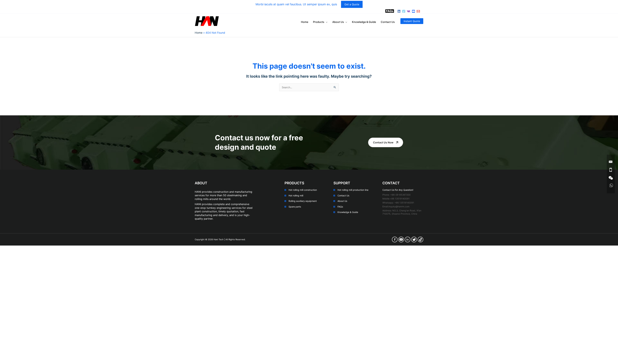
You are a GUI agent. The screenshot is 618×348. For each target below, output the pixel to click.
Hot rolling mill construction (303, 189)
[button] (411, 21)
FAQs (389, 11)
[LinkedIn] (399, 11)
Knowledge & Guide (347, 212)
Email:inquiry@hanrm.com (395, 206)
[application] (326, 22)
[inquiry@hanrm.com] (418, 11)
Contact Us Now (383, 142)
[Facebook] (404, 11)
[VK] (408, 11)
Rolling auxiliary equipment (303, 201)
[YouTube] (413, 11)
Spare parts (295, 206)
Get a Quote (351, 4)
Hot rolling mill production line (352, 189)
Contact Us (343, 195)
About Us (342, 201)
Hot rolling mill (296, 195)
